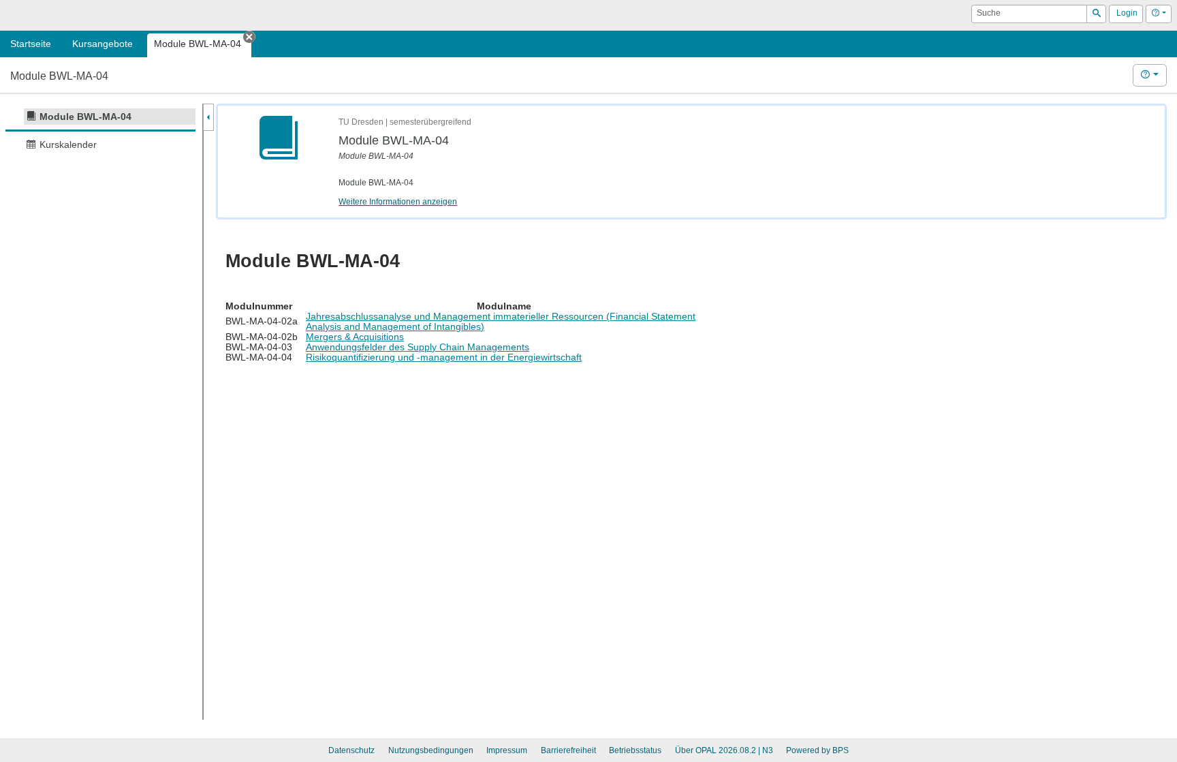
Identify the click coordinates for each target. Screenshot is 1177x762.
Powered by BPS (817, 750)
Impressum (506, 750)
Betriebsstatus (635, 750)
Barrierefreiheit (568, 750)
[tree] (100, 130)
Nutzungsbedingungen (430, 750)
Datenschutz (351, 750)
